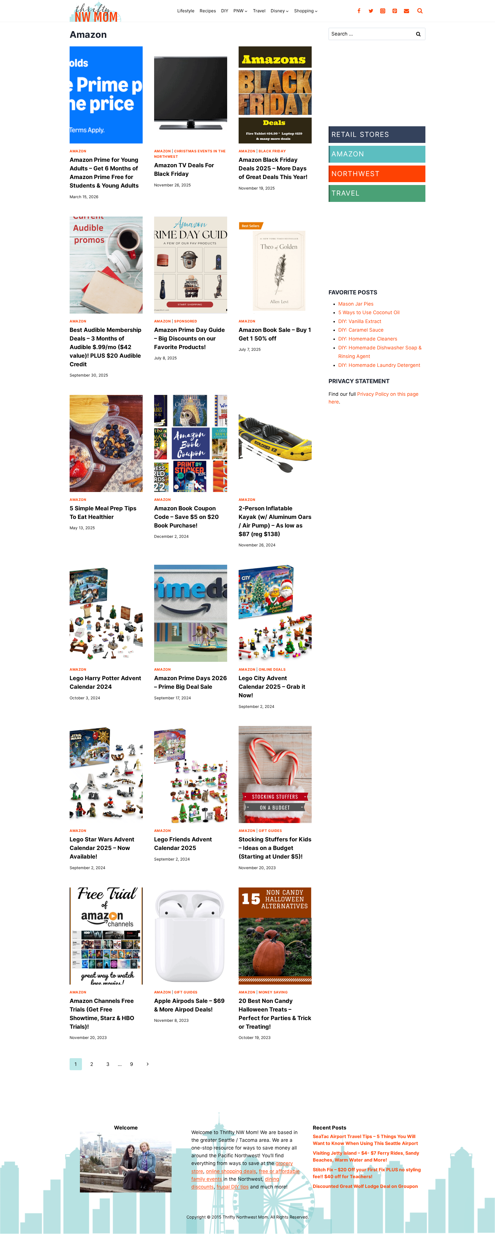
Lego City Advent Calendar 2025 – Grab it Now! (272, 687)
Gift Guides (270, 830)
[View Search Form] (420, 10)
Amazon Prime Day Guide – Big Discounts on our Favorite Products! (189, 338)
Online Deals (272, 669)
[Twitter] (371, 11)
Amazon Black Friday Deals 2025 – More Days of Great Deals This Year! (273, 168)
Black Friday (272, 151)
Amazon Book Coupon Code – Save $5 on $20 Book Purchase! (186, 517)
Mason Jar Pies (356, 304)
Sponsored (185, 321)
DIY (224, 10)
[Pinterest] (395, 11)
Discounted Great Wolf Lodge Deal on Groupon (365, 1186)
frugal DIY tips (233, 1187)
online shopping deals (231, 1171)
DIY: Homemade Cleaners (367, 339)
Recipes (208, 10)
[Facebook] (359, 11)
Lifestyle (186, 10)
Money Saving (273, 992)
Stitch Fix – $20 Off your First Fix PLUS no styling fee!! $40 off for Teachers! (367, 1173)
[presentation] (106, 94)
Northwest (355, 174)
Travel (259, 10)
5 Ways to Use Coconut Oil (369, 312)
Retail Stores (360, 134)
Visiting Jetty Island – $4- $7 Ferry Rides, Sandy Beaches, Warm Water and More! (366, 1156)
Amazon (78, 151)
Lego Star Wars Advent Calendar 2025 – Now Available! (102, 848)
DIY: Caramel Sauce (361, 330)
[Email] (406, 11)
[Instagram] (383, 11)
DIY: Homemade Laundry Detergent (379, 365)
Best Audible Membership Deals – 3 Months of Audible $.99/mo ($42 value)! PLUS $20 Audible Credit (106, 347)
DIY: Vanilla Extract (359, 321)
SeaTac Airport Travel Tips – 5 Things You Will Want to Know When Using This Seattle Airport (365, 1139)
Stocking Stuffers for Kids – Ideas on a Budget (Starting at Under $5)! (275, 848)
